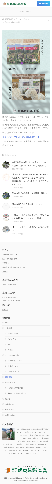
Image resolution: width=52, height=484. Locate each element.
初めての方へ (10, 382)
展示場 (7, 399)
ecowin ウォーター (15, 361)
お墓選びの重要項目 (15, 388)
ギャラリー (9, 410)
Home (21, 11)
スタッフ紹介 (13, 334)
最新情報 (8, 377)
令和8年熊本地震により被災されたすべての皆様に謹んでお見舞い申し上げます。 (30, 164)
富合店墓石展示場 (9, 284)
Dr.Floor (5, 310)
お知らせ (29, 11)
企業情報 (8, 328)
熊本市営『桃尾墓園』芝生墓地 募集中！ (30, 193)
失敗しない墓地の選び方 (17, 393)
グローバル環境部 (12, 355)
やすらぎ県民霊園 (9, 297)
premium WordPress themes (28, 481)
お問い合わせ (10, 415)
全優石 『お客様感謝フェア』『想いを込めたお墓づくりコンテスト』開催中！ (30, 216)
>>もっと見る (31, 453)
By (12, 22)
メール (4, 272)
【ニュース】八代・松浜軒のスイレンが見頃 (30, 229)
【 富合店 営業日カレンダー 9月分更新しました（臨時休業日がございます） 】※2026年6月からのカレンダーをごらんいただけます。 (30, 179)
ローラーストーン (14, 372)
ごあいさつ (12, 339)
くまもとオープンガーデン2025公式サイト (21, 137)
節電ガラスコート (14, 366)
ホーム (7, 323)
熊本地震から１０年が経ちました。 (27, 204)
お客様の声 (9, 404)
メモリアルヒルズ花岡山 (11, 300)
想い (9, 344)
